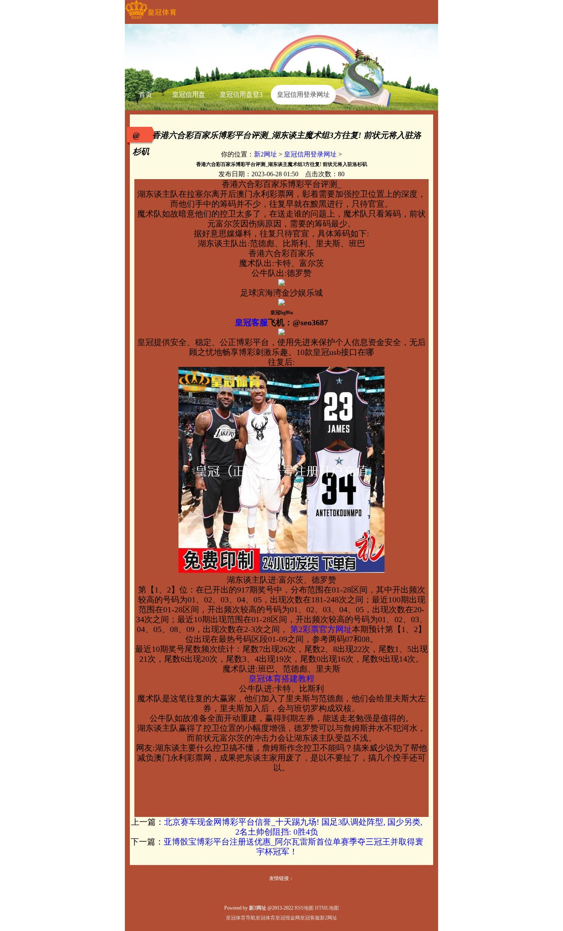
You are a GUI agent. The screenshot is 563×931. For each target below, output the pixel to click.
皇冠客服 (310, 918)
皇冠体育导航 (241, 918)
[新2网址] (150, 19)
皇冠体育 (265, 918)
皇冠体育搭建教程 (281, 678)
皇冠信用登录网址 (310, 154)
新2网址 (265, 154)
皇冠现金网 (287, 918)
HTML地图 (327, 908)
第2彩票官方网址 (320, 629)
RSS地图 (304, 908)
